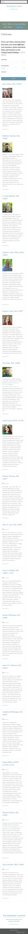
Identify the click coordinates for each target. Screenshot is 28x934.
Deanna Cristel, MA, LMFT (12, 311)
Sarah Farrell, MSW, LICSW (13, 420)
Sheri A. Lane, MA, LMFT (12, 524)
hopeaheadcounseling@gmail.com (12, 827)
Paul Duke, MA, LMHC (11, 363)
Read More (5, 129)
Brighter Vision (21, 932)
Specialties (4, 59)
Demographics (5, 65)
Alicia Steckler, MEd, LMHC (13, 864)
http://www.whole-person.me (10, 386)
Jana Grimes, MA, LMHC (12, 84)
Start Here (19, 27)
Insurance (3, 72)
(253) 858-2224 (14, 9)
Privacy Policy (14, 930)
